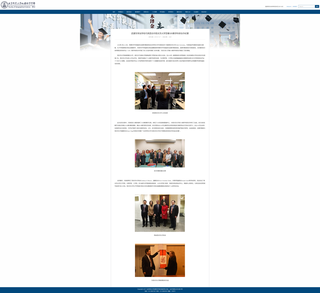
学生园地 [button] (162, 12)
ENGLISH (289, 6)
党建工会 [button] (187, 12)
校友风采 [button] (203, 12)
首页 (114, 12)
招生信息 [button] (129, 12)
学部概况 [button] (120, 12)
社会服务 (196, 12)
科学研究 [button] (170, 12)
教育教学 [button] (137, 12)
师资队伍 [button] (146, 12)
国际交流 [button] (179, 12)
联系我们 (295, 6)
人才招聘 (154, 12)
